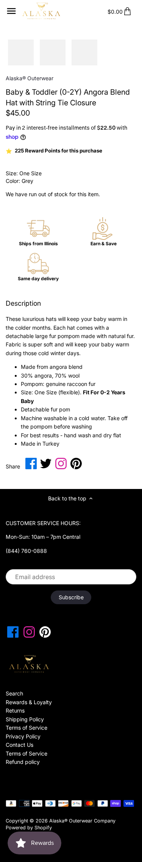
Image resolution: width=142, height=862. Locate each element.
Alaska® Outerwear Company (82, 821)
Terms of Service (26, 727)
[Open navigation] (11, 11)
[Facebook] (13, 632)
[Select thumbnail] (21, 52)
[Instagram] (29, 632)
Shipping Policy (25, 719)
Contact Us (19, 744)
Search (14, 693)
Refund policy (23, 762)
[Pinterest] (45, 632)
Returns (15, 710)
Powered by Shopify (29, 827)
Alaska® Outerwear (29, 78)
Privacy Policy (23, 736)
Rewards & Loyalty (29, 702)
